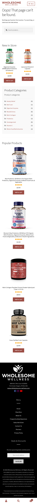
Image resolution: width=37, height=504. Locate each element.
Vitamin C (10, 125)
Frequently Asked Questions (18, 419)
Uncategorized (11, 122)
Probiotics (10, 118)
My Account (6, 501)
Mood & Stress (11, 112)
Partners (18, 429)
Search (18, 501)
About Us (18, 415)
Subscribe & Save (18, 422)
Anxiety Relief (11, 101)
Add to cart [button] (9, 80)
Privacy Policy (18, 433)
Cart (28, 499)
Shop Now (18, 412)
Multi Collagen (11, 115)
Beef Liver (10, 105)
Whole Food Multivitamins (15, 129)
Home (18, 409)
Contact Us (18, 426)
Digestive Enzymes (12, 108)
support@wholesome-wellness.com (18, 388)
